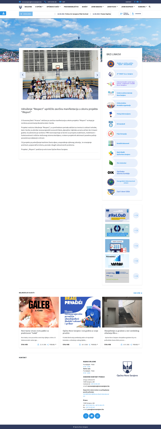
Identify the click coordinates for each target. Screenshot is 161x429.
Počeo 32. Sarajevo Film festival (69, 14)
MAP (64, 2)
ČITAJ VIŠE (24, 344)
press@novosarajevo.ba (96, 409)
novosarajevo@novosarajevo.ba (98, 386)
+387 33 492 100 (51, 2)
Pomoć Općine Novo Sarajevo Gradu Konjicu (109, 14)
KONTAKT (128, 2)
